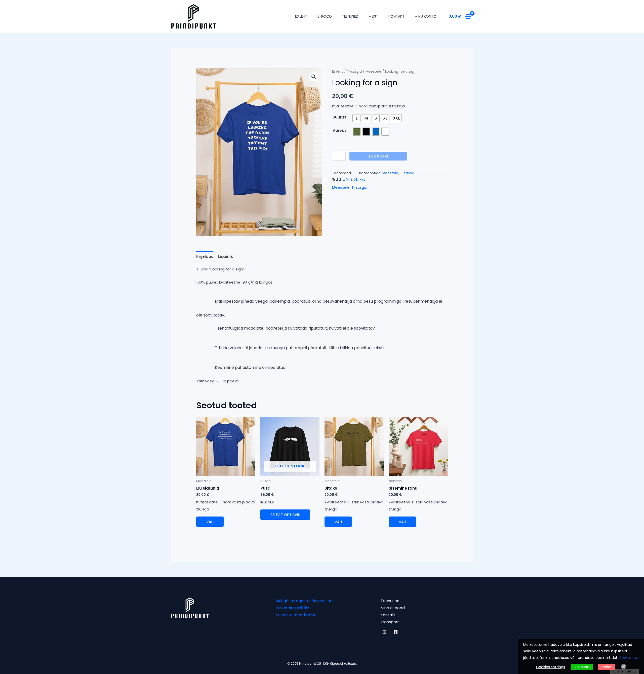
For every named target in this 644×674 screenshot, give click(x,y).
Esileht (301, 16)
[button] (313, 76)
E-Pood (324, 16)
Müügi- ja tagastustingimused (304, 600)
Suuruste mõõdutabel (296, 614)
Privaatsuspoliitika (292, 607)
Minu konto (425, 16)
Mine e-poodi (393, 607)
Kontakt (396, 16)
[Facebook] (396, 632)
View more (628, 657)
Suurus (339, 117)
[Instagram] (385, 632)
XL (356, 179)
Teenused (350, 16)
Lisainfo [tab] (225, 256)
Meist (373, 16)
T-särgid (354, 71)
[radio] (356, 118)
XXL (362, 179)
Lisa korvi (378, 156)
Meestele (373, 71)
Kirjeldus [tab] (204, 256)
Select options (285, 514)
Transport (390, 621)
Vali (210, 521)
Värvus (340, 130)
